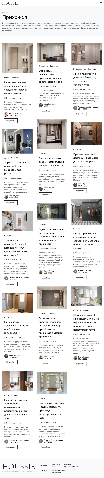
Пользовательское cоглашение (59, 471)
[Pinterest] (94, 465)
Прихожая (15, 78)
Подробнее (10, 121)
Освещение (43, 66)
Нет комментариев (13, 98)
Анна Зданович (15, 355)
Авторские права (56, 465)
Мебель (52, 314)
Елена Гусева (14, 196)
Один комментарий (14, 178)
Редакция (44, 465)
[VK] (100, 465)
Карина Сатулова (85, 270)
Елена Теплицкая (16, 113)
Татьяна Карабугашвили (19, 277)
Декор (6, 158)
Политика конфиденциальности (72, 465)
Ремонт (17, 395)
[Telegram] (97, 465)
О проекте (44, 471)
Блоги (6, 78)
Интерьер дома (79, 69)
